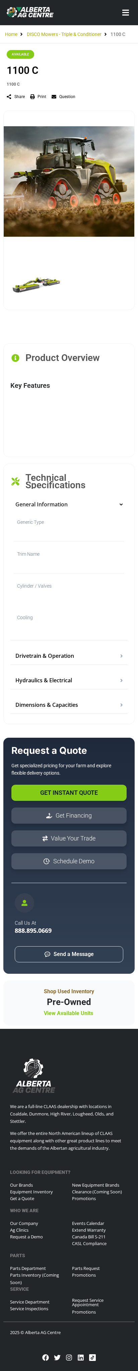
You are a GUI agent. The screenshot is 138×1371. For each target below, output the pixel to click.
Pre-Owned (69, 1002)
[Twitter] (57, 1357)
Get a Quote (22, 1198)
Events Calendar (88, 1223)
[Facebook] (45, 1357)
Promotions (84, 1198)
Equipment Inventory (31, 1192)
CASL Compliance (89, 1243)
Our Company (24, 1223)
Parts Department (28, 1268)
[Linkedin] (80, 1357)
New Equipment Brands (95, 1185)
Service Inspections (29, 1309)
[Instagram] (69, 1357)
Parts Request (86, 1268)
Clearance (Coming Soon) (97, 1192)
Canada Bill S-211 (89, 1237)
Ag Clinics (19, 1230)
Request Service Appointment (88, 1302)
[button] (125, 12)
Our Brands (21, 1185)
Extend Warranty (89, 1230)
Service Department (30, 1302)
